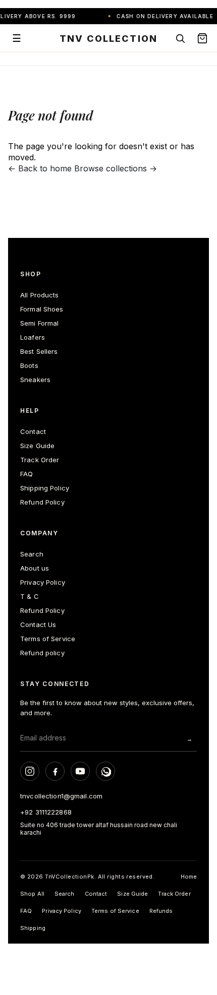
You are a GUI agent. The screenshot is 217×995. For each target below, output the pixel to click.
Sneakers (35, 380)
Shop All (32, 893)
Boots (29, 365)
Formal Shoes (42, 309)
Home (189, 876)
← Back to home (40, 168)
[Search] (180, 38)
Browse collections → (115, 168)
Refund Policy (42, 502)
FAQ (26, 474)
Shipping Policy (44, 488)
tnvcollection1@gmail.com (61, 796)
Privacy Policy (42, 582)
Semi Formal (39, 323)
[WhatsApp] (105, 771)
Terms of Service (47, 639)
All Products (39, 295)
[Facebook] (55, 771)
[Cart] (202, 38)
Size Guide (37, 446)
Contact (33, 431)
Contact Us (38, 624)
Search (31, 554)
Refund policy (42, 653)
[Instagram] (29, 771)
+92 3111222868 (46, 812)
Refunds (161, 910)
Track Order (39, 460)
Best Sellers (39, 351)
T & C (29, 596)
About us (34, 568)
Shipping (32, 927)
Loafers (32, 337)
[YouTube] (80, 771)
